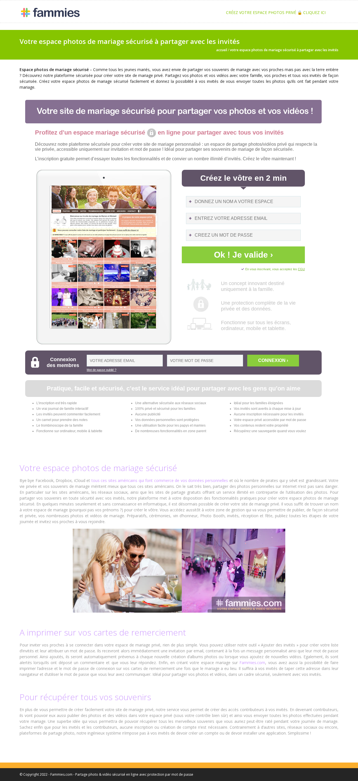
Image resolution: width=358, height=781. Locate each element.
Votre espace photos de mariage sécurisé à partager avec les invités (284, 50)
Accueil (221, 50)
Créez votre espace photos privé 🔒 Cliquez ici (276, 12)
